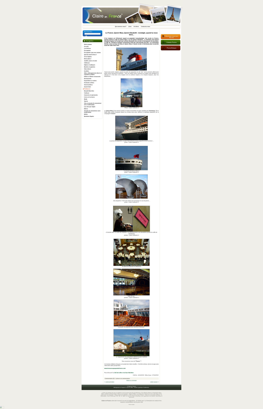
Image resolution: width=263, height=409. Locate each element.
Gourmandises (88, 85)
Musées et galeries (89, 67)
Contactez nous (145, 26)
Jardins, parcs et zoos (90, 61)
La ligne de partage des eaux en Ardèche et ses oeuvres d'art (116, 392)
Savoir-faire (87, 87)
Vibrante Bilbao (133, 393)
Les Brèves (87, 48)
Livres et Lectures (89, 97)
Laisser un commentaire (123, 378)
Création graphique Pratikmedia (141, 387)
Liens (130, 26)
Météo (86, 114)
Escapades (87, 50)
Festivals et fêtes (89, 82)
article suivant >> (154, 382)
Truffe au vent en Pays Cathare (136, 394)
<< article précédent (109, 382)
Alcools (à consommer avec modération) (92, 111)
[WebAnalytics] (2, 408)
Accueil (86, 46)
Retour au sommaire (131, 380)
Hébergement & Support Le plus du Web (123, 387)
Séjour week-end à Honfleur (121, 394)
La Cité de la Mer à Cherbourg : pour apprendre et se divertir (140, 396)
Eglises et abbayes (89, 65)
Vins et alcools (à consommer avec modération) (92, 104)
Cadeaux (86, 93)
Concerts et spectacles (91, 95)
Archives (136, 26)
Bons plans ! (87, 58)
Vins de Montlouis (136, 392)
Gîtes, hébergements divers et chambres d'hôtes (93, 73)
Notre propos (88, 44)
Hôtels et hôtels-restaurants (92, 76)
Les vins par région (89, 106)
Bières (86, 109)
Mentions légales (89, 116)
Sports (86, 101)
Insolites (86, 71)
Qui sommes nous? (120, 26)
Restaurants (87, 78)
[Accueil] (131, 24)
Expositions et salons (90, 80)
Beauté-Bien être (89, 91)
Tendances (87, 89)
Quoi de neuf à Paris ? (90, 54)
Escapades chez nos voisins (92, 52)
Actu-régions (88, 56)
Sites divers (87, 69)
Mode (85, 99)
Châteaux (87, 63)
